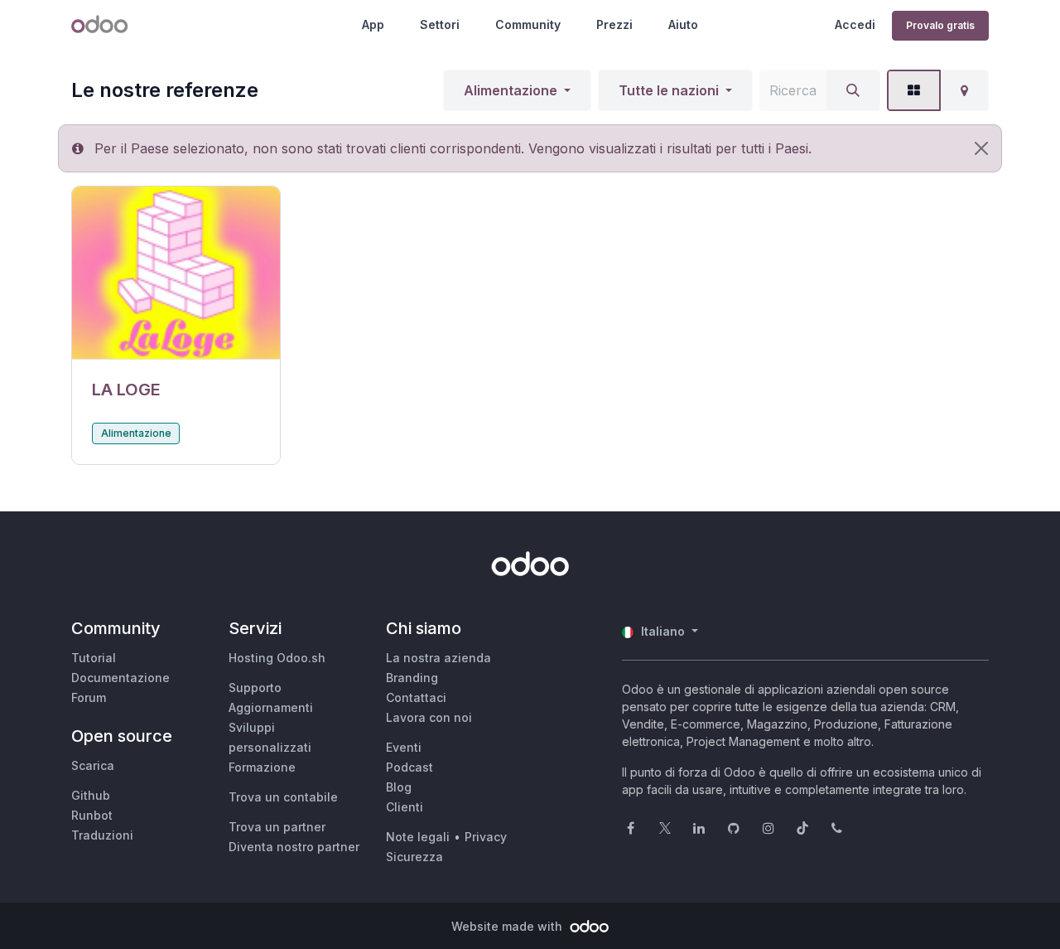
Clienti (404, 807)
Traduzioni (102, 835)
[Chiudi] (981, 148)
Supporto (255, 687)
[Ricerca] (853, 90)
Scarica (92, 765)
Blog (399, 787)
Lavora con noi (429, 717)
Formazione (262, 767)
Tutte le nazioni (669, 90)
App (373, 24)
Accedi (855, 24)
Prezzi (614, 24)
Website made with (508, 926)
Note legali (418, 837)
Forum (88, 697)
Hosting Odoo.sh (277, 658)
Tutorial (93, 658)
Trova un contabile (283, 797)
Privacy (486, 837)
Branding (412, 678)
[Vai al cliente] (176, 273)
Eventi (404, 747)
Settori (440, 24)
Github (90, 795)
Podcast (409, 767)
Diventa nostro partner (294, 847)
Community (528, 24)
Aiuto (683, 24)
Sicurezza (414, 857)
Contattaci (416, 697)
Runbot (92, 815)
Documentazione (120, 678)
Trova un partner (277, 827)
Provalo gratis (940, 25)
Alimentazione (510, 90)
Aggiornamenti (271, 707)
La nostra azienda (438, 658)
